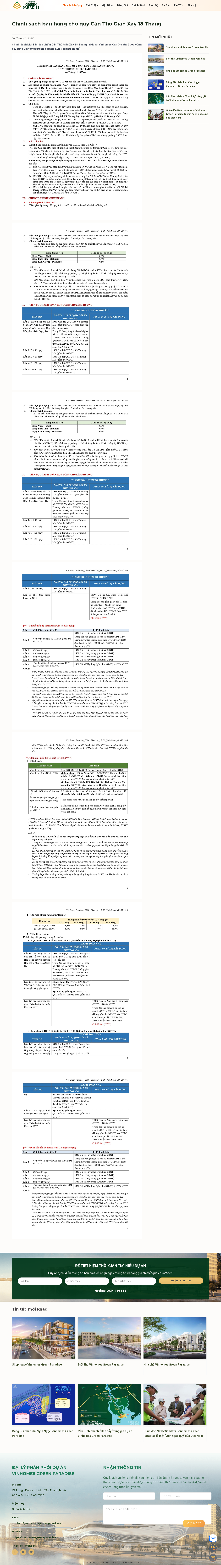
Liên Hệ (191, 5)
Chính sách (138, 5)
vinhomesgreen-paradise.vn (122, 1562)
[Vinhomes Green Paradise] (28, 5)
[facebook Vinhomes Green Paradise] (15, 1552)
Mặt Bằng (107, 5)
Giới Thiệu (91, 5)
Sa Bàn (166, 5)
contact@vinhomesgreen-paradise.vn (37, 1523)
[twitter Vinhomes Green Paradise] (31, 1552)
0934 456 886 (116, 1291)
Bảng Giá (122, 5)
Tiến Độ (153, 5)
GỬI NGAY (194, 1523)
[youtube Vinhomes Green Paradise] (23, 1552)
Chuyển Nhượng (72, 5)
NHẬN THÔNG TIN (181, 1280)
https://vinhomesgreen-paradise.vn (36, 1537)
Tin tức (178, 5)
